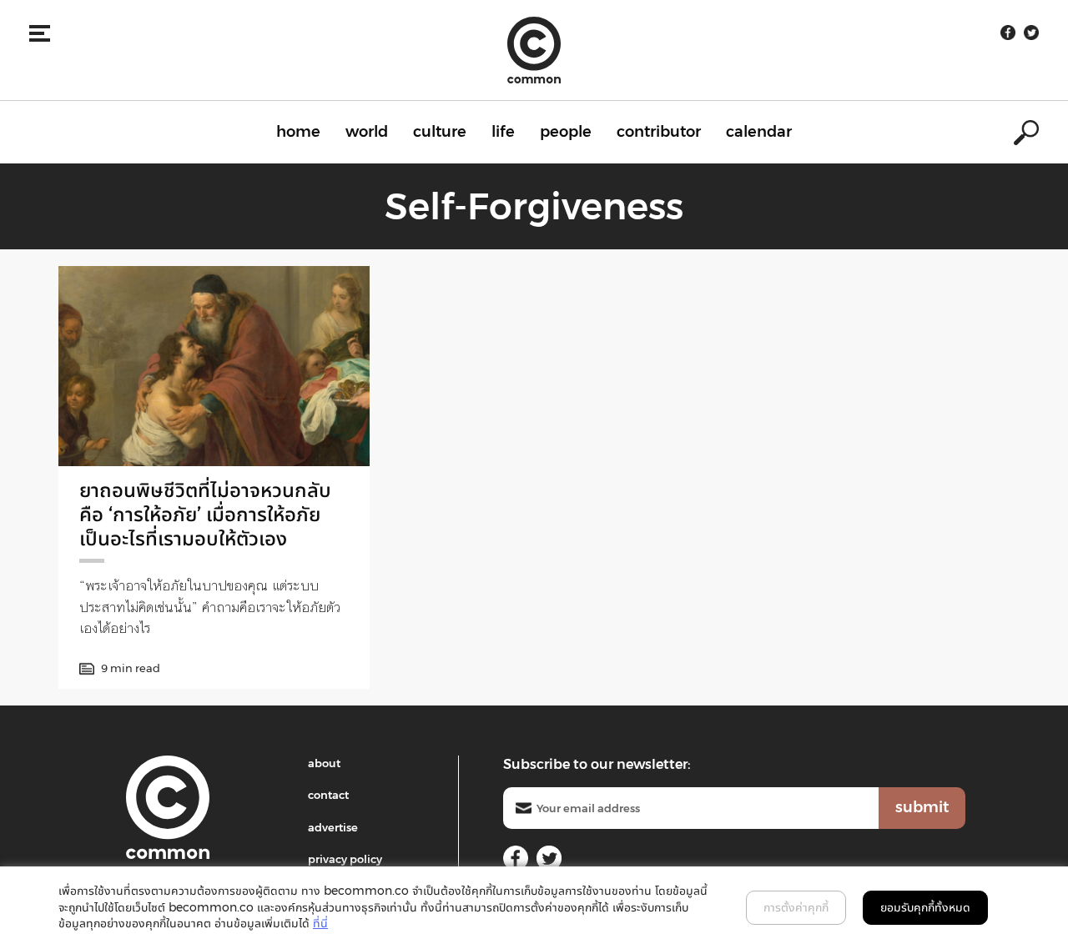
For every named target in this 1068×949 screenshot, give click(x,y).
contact (328, 794)
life (503, 132)
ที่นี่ (320, 923)
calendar (759, 132)
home (298, 132)
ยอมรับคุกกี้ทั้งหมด (925, 907)
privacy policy (345, 859)
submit (922, 807)
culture (439, 132)
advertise (333, 827)
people (566, 132)
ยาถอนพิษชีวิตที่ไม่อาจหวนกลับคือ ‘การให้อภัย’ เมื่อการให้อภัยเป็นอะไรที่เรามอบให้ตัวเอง (205, 514)
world (366, 132)
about (324, 763)
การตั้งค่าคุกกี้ (796, 907)
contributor (659, 132)
